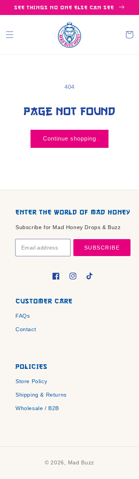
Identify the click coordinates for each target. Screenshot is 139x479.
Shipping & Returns (41, 395)
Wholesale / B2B (37, 408)
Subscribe (102, 248)
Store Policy (31, 381)
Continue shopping (69, 138)
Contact (25, 329)
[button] (9, 34)
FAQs (22, 316)
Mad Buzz (81, 462)
